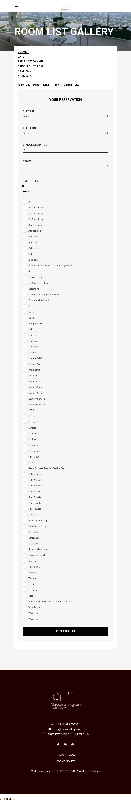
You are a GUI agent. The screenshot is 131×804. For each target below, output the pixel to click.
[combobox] (65, 150)
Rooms (27, 161)
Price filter (30, 181)
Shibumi (95, 771)
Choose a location (35, 145)
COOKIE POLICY (65, 761)
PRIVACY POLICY (65, 755)
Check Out (30, 128)
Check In (28, 111)
